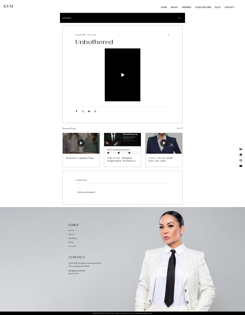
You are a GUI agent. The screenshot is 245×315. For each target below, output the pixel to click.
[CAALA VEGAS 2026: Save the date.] (163, 143)
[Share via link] (95, 111)
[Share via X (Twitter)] (83, 111)
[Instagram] (240, 160)
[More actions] (168, 34)
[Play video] (122, 74)
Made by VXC (148, 313)
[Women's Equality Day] (81, 143)
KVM (8, 6)
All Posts (67, 17)
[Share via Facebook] (76, 111)
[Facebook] (240, 154)
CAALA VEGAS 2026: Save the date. (161, 159)
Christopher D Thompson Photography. (132, 313)
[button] (179, 18)
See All (179, 128)
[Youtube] (240, 166)
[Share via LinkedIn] (89, 111)
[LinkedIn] (240, 149)
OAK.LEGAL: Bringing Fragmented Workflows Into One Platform (121, 159)
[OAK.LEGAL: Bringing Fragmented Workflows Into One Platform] (122, 143)
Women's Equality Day (79, 158)
